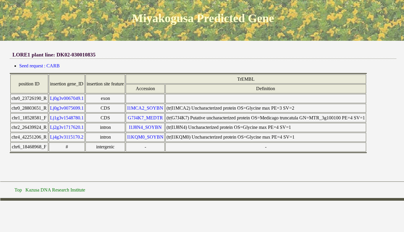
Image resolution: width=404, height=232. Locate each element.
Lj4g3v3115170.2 (66, 136)
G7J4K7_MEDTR (145, 117)
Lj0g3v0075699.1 (67, 108)
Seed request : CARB (39, 65)
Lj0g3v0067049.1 (67, 98)
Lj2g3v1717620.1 (67, 127)
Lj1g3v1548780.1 (67, 117)
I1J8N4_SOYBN (145, 127)
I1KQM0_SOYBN (145, 136)
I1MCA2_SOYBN (145, 108)
